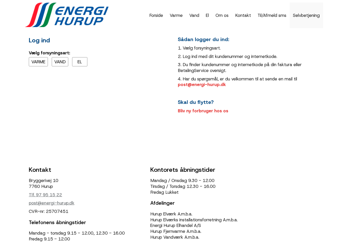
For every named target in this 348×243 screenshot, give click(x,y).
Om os (222, 15)
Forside (156, 15)
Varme (176, 15)
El (207, 15)
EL (79, 62)
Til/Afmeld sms (272, 15)
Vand (194, 15)
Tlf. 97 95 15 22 (45, 195)
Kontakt (243, 15)
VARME (38, 62)
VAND (60, 62)
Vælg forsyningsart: (49, 53)
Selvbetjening (306, 15)
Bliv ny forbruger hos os (203, 111)
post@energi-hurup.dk (202, 84)
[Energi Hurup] (67, 14)
